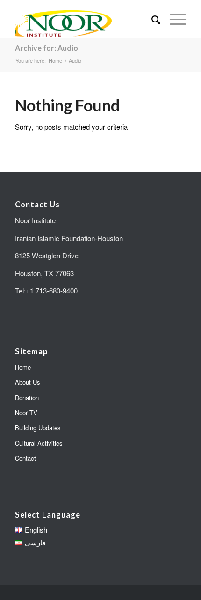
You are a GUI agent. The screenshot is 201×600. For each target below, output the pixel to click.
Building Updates (38, 427)
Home (23, 367)
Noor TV (26, 412)
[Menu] (173, 19)
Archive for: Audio (46, 47)
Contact (25, 458)
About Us (27, 382)
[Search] (151, 19)
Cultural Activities (39, 443)
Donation (27, 397)
